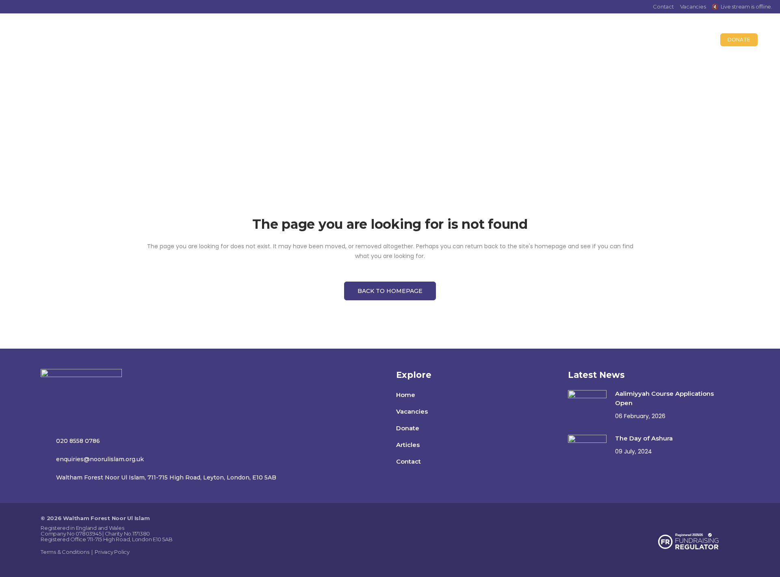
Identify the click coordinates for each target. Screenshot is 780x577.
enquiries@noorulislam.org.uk (100, 459)
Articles (408, 445)
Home (375, 111)
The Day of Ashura (644, 438)
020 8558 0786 (78, 441)
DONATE (739, 40)
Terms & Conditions (65, 552)
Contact (663, 6)
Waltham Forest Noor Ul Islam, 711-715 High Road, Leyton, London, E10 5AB (166, 477)
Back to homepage (390, 291)
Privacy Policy (112, 552)
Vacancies (693, 6)
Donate (407, 428)
